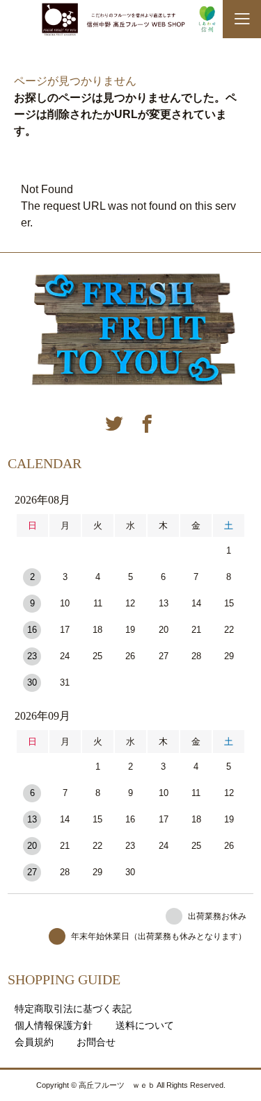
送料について (145, 1025)
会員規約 (34, 1042)
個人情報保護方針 (54, 1025)
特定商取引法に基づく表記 (73, 1008)
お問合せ (96, 1042)
